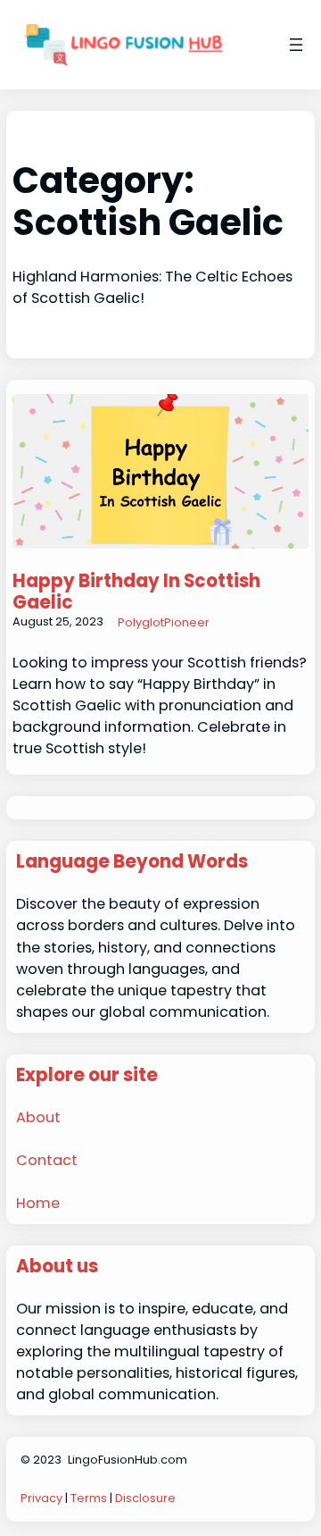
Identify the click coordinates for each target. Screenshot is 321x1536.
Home (38, 1203)
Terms (88, 1498)
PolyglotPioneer (164, 622)
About (38, 1117)
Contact (47, 1160)
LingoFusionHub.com (127, 1459)
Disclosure (145, 1498)
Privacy (41, 1498)
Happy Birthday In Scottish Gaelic (136, 591)
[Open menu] (296, 44)
